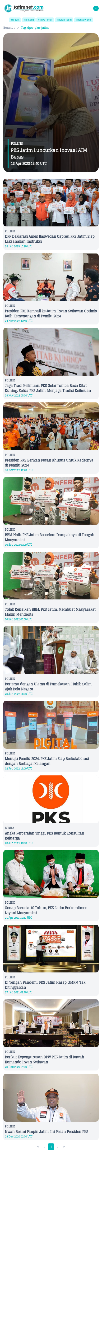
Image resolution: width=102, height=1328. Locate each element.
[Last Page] (64, 1147)
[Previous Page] (44, 1147)
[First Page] (38, 1147)
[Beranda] (23, 8)
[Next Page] (58, 1147)
